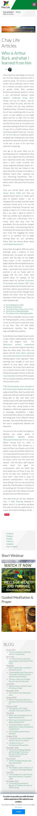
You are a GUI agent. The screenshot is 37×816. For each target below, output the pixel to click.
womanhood (29, 344)
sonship (18, 344)
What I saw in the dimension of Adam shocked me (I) (20, 721)
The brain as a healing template (17, 311)
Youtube (9, 539)
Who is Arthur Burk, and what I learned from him (16, 58)
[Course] (18, 619)
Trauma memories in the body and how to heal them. (20, 653)
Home (18, 12)
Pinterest (9, 541)
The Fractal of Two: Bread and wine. (20, 694)
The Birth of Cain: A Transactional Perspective (18, 744)
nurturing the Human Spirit (13, 244)
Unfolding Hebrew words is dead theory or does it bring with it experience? (21, 727)
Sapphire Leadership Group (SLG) (18, 98)
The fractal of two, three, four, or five (19, 309)
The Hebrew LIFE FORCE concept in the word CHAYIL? (20, 709)
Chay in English (12, 546)
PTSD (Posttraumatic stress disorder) (17, 386)
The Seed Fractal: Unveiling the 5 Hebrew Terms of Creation (21, 739)
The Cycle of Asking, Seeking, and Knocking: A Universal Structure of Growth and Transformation (20, 753)
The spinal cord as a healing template (19, 313)
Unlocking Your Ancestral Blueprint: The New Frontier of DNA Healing (20, 785)
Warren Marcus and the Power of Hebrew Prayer (20, 687)
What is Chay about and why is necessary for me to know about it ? (21, 702)
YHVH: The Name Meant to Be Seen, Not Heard (20, 762)
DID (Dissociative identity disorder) (17, 389)
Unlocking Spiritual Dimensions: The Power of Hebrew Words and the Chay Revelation (21, 674)
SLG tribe (12, 135)
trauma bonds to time (18, 356)
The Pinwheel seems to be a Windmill (19, 732)
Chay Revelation (9, 376)
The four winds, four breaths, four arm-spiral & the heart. (19, 680)
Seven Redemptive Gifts (15, 305)
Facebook (9, 533)
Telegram (9, 536)
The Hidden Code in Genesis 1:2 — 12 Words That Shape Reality (21, 769)
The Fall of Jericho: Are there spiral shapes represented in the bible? (21, 661)
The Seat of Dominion (14, 307)
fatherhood (7, 344)
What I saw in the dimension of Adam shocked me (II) (20, 716)
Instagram (10, 544)
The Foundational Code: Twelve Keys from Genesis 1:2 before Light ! (20, 776)
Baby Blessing (17, 501)
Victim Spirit (21, 353)
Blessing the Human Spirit (14, 440)
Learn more (18, 807)
